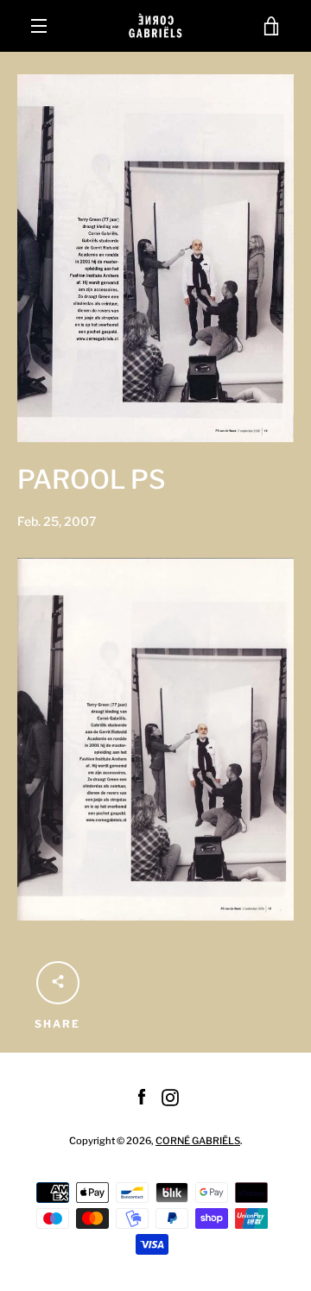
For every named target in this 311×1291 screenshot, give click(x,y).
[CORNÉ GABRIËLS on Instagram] (170, 1096)
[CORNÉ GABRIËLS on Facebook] (141, 1096)
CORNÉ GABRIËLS (198, 1141)
